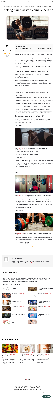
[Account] (50, 2)
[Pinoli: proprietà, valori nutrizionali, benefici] (32, 289)
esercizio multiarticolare (38, 98)
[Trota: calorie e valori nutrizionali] (6, 315)
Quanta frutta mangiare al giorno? (8, 356)
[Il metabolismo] (32, 322)
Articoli (23, 1)
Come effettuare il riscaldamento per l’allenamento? (45, 308)
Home (4, 6)
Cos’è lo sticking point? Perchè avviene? (24, 49)
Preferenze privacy (40, 392)
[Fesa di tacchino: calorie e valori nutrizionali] (27, 348)
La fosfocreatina (41, 294)
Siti (28, 1)
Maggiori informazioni (36, 262)
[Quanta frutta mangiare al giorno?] (10, 348)
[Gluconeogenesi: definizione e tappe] (6, 322)
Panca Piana (20, 148)
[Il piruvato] (6, 289)
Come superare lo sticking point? (43, 48)
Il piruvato (14, 288)
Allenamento (9, 6)
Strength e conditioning (18, 6)
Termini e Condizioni (23, 392)
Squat (18, 195)
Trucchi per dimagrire (16, 301)
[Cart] (53, 2)
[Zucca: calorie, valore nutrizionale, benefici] (6, 295)
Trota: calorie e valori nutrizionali (19, 314)
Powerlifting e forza (29, 6)
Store (33, 1)
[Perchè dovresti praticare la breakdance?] (32, 302)
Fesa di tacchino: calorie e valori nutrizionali (27, 356)
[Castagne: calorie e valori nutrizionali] (6, 308)
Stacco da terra (20, 233)
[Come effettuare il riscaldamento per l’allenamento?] (32, 308)
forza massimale (37, 61)
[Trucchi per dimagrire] (6, 302)
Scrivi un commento (39, 13)
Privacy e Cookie (14, 392)
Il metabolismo (41, 321)
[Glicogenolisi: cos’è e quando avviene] (32, 315)
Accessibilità (32, 392)
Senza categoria (30, 13)
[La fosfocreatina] (32, 295)
